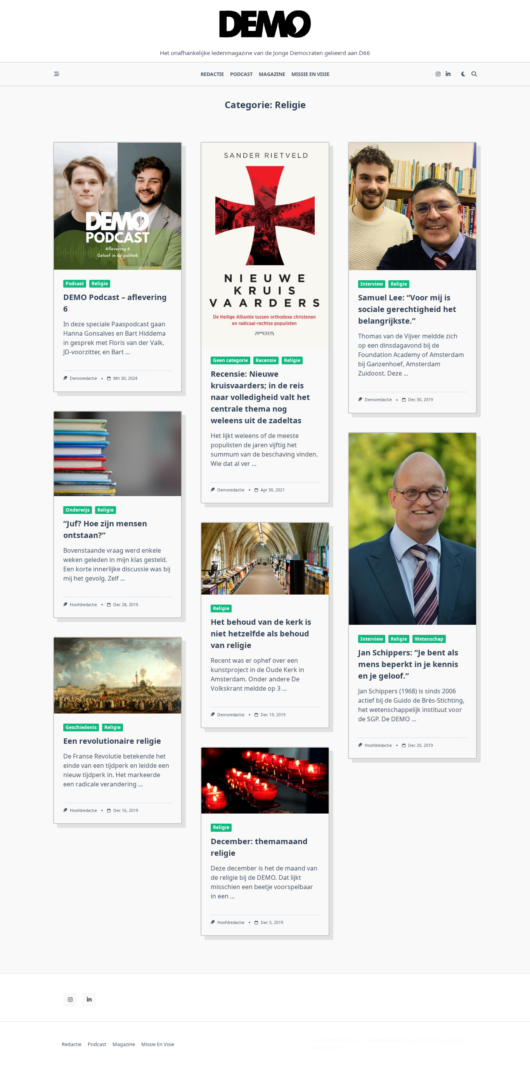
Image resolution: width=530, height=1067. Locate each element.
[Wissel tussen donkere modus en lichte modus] (463, 74)
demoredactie (83, 378)
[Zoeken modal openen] (474, 74)
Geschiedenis (81, 727)
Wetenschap (429, 639)
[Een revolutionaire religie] (117, 675)
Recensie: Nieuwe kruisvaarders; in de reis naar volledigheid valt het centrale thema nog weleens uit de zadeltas (260, 397)
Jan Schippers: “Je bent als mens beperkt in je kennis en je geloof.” (408, 664)
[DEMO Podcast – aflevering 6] (117, 206)
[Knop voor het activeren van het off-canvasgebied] (56, 74)
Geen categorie (230, 360)
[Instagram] (438, 74)
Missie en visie (310, 74)
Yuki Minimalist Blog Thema (398, 1040)
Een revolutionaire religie (112, 741)
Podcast (241, 74)
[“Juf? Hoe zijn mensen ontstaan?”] (117, 454)
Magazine (272, 74)
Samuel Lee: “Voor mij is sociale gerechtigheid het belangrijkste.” (407, 309)
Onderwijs (78, 510)
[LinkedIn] (448, 74)
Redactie (212, 74)
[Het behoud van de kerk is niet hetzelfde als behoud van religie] (265, 558)
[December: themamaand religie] (265, 781)
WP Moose (326, 1047)
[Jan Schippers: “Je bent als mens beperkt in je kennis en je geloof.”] (412, 529)
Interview (371, 284)
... (127, 352)
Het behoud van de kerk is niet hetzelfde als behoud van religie (261, 633)
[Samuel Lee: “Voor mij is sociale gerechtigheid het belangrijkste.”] (412, 206)
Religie (100, 283)
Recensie (266, 360)
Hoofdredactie (83, 604)
